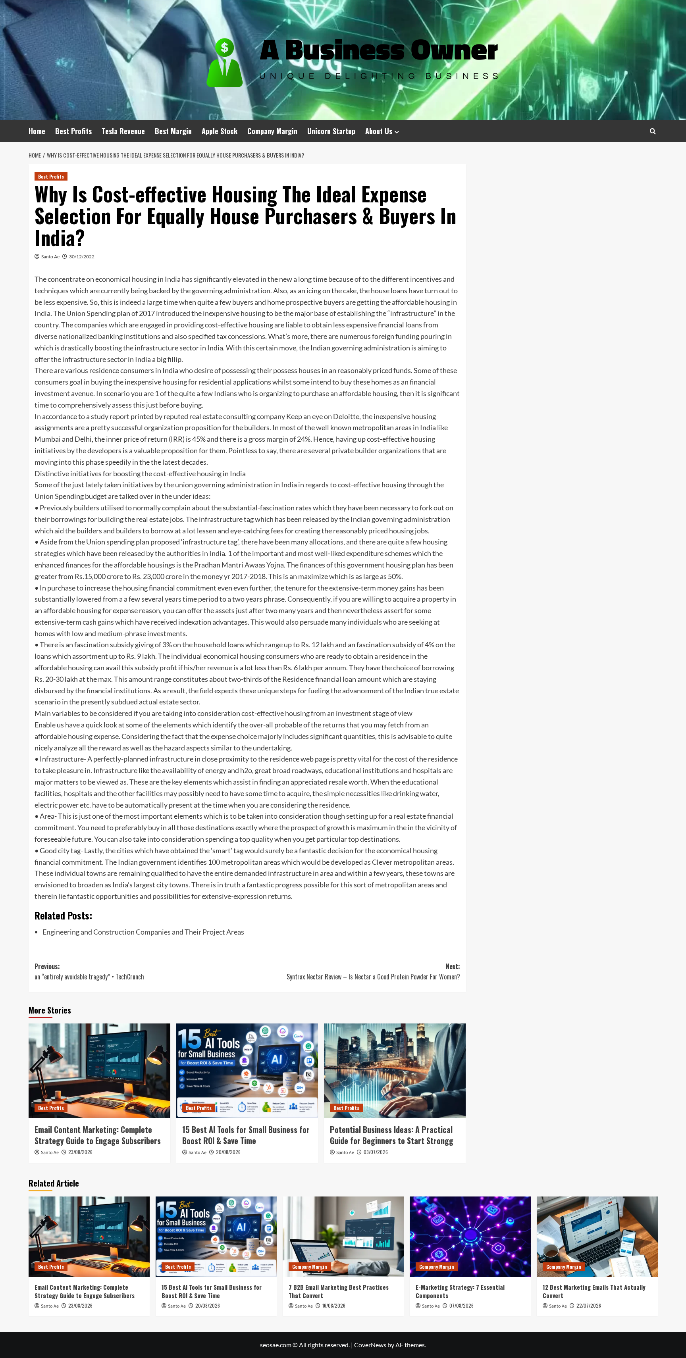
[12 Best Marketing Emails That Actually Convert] (597, 1236)
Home (37, 131)
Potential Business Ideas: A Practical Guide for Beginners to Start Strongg (391, 1134)
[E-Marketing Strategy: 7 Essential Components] (470, 1236)
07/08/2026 (461, 1305)
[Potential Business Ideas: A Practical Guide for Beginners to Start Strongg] (395, 1070)
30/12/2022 (81, 257)
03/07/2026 (376, 1151)
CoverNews (370, 1344)
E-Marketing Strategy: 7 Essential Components (460, 1291)
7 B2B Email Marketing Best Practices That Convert (339, 1291)
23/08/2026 (80, 1151)
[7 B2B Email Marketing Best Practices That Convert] (343, 1236)
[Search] (653, 131)
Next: (373, 971)
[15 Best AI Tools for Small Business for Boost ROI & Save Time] (247, 1070)
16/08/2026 (333, 1305)
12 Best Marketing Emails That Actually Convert (594, 1291)
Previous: (89, 971)
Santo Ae (50, 257)
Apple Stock (219, 131)
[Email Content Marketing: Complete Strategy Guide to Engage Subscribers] (99, 1070)
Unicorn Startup (331, 131)
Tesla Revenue (123, 131)
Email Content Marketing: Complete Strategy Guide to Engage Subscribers (98, 1134)
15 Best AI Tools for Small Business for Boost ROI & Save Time (246, 1134)
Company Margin (272, 131)
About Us (378, 131)
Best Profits (73, 131)
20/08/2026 (228, 1151)
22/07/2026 (588, 1305)
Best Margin (173, 131)
